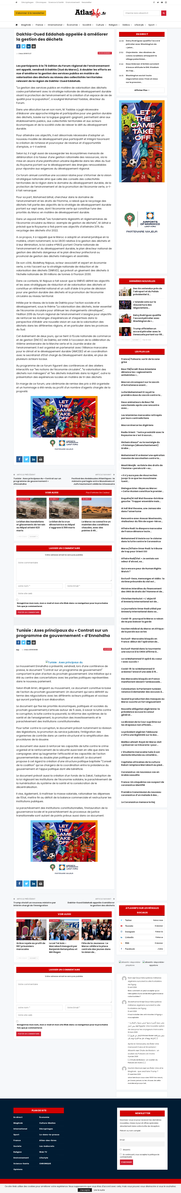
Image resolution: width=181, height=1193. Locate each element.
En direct (54, 499)
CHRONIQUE (45, 1163)
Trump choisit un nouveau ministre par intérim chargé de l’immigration (34, 904)
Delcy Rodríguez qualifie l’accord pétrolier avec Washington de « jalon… (143, 44)
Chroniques (41, 2)
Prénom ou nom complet (130, 1131)
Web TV (43, 1152)
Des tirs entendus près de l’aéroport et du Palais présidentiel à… (147, 291)
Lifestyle (139, 24)
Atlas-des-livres (47, 1140)
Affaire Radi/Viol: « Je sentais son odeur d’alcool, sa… (140, 560)
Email (122, 1140)
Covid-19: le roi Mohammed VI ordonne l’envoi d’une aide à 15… (139, 670)
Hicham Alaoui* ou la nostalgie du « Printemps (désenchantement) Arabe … (140, 445)
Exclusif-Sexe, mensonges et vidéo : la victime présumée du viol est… (142, 580)
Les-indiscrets (46, 1146)
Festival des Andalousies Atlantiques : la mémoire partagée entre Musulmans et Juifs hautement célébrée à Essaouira (93, 481)
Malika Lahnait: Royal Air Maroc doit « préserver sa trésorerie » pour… (141, 743)
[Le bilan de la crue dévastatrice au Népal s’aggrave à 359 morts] (64, 508)
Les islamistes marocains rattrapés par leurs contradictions (141, 417)
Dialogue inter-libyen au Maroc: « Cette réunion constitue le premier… (142, 490)
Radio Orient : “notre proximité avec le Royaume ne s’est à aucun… (142, 434)
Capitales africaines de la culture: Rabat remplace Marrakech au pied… (142, 763)
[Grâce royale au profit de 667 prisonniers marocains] (31, 929)
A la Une (20, 920)
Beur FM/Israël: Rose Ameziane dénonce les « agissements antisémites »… (138, 372)
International (55, 24)
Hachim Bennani (135, 1068)
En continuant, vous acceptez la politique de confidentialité (139, 1155)
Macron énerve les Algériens (137, 425)
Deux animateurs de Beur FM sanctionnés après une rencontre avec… (140, 405)
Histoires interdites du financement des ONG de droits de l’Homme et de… (142, 590)
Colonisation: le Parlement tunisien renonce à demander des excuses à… (142, 690)
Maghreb (26, 24)
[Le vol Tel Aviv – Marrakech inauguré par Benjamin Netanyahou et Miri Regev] (64, 929)
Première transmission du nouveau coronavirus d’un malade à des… (141, 794)
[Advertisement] (142, 854)
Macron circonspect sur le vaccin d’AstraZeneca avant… (140, 384)
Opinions (17, 1169)
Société (87, 24)
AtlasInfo (126, 1150)
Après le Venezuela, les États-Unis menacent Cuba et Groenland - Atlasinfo (143, 1047)
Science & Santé (56, 2)
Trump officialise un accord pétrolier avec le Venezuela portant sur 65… (148, 331)
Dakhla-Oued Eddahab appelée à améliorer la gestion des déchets (91, 904)
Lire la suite (99, 1190)
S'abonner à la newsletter (30, 13)
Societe (17, 1146)
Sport (151, 24)
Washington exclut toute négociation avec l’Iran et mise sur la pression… (142, 79)
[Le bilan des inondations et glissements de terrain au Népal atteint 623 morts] (31, 508)
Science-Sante (21, 1163)
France (39, 24)
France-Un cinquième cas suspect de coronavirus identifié (142, 784)
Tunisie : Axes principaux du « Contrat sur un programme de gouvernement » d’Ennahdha (37, 481)
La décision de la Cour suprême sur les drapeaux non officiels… (141, 723)
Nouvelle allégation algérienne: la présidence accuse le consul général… (140, 711)
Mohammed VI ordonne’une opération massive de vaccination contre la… (143, 457)
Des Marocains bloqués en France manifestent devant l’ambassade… (141, 680)
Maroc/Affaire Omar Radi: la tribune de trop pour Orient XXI (141, 550)
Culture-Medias (47, 1123)
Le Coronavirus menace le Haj (138, 802)
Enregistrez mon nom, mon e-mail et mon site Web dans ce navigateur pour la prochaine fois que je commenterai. (62, 605)
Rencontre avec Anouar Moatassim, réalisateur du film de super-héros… (142, 520)
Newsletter (87, 2)
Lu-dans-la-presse (49, 1134)
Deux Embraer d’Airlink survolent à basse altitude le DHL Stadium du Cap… (142, 67)
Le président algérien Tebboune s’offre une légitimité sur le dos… (139, 733)
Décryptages (27, 2)
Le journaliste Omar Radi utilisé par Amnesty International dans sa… (141, 610)
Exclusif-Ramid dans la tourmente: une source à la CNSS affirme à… (141, 650)
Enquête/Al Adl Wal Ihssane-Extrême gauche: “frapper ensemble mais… (142, 500)
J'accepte (85, 1190)
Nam (130, 977)
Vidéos (126, 24)
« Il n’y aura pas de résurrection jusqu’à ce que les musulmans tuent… (139, 478)
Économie (72, 24)
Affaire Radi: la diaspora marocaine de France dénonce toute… (141, 530)
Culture (100, 24)
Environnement (73, 2)
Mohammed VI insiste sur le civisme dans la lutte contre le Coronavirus (141, 540)
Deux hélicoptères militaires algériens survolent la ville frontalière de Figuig (145, 981)
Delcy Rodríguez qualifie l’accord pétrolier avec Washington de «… (147, 318)
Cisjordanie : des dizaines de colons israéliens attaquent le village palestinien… (141, 55)
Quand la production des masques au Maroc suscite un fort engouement (142, 700)
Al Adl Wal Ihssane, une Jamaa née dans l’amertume (141, 510)
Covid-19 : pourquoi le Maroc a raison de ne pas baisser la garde (142, 620)
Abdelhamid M (134, 1001)
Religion (113, 24)
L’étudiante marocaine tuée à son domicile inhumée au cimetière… (140, 753)
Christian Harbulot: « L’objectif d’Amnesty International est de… (139, 600)
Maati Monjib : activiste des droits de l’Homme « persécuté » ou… (142, 467)
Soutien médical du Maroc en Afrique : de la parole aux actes (142, 630)
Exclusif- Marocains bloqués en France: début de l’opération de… (140, 640)
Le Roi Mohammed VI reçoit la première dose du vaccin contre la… (141, 394)
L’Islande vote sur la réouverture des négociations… (144, 304)
